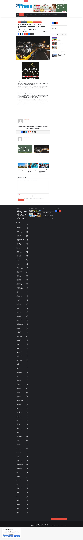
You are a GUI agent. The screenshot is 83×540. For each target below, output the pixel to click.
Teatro (18, 488)
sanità (17, 439)
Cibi (17, 376)
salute (17, 435)
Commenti (64, 34)
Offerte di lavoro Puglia (42, 525)
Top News (18, 493)
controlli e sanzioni (19, 271)
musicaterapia (19, 380)
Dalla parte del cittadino (20, 288)
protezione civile (19, 416)
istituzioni (18, 356)
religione (18, 428)
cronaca (44, 212)
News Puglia (44, 215)
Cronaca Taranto (19, 283)
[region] (11, 533)
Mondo (18, 375)
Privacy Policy (57, 525)
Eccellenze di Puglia (19, 296)
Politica (26, 14)
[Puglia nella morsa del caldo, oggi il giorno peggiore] (35, 216)
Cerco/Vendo (48, 14)
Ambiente (30, 14)
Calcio (17, 259)
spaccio (18, 460)
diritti (17, 292)
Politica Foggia (19, 399)
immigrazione (18, 340)
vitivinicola (18, 509)
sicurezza (18, 448)
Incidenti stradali (39, 126)
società (18, 457)
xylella (17, 513)
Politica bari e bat (19, 395)
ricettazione (18, 432)
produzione (18, 415)
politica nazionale (19, 403)
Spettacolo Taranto (19, 469)
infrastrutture (18, 352)
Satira (18, 481)
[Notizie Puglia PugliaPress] (24, 6)
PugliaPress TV (54, 14)
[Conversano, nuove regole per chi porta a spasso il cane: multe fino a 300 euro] (31, 214)
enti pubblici (18, 307)
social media (18, 455)
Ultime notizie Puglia (45, 218)
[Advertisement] (33, 112)
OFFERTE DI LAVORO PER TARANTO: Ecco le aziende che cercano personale (58, 52)
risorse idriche (19, 433)
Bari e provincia (19, 255)
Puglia (17, 420)
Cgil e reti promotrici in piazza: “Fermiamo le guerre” (61, 38)
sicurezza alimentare (19, 449)
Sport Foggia (18, 476)
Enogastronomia (19, 304)
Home (18, 14)
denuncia (18, 291)
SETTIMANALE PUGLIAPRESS (21, 445)
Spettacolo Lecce (19, 468)
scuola (18, 440)
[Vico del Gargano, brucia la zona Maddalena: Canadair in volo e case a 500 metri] (22, 165)
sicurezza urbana (19, 452)
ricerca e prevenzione (20, 429)
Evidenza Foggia (19, 316)
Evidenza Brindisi (19, 315)
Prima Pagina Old (19, 412)
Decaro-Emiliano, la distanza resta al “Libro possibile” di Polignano (61, 43)
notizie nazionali (19, 388)
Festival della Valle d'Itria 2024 (21, 323)
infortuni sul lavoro (19, 351)
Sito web (35, 194)
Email (19, 194)
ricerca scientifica (19, 431)
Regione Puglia (47, 216)
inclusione (18, 347)
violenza (18, 508)
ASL (17, 247)
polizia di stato (51, 215)
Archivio (47, 525)
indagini (18, 348)
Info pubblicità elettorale (63, 525)
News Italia (18, 383)
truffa (17, 496)
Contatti (50, 525)
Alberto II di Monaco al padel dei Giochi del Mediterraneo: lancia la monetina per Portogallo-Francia (43, 170)
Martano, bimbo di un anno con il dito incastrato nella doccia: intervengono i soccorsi (32, 170)
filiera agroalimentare (20, 324)
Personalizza (5, 536)
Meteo (18, 368)
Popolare (53, 34)
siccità (18, 447)
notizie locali (18, 387)
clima (17, 263)
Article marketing (19, 244)
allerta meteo (18, 228)
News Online (18, 384)
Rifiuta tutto (11, 536)
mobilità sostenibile (19, 372)
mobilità (18, 371)
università (18, 500)
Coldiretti (18, 264)
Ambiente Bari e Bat (19, 232)
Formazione (18, 327)
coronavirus (18, 272)
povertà (18, 408)
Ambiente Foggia (19, 235)
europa (18, 308)
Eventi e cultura (19, 311)
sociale (18, 456)
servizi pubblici (19, 444)
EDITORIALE (18, 299)
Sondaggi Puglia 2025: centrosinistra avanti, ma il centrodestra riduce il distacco (61, 47)
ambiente (18, 231)
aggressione (18, 224)
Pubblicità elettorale (19, 419)
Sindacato (18, 453)
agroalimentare (19, 227)
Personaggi (18, 392)
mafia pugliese (19, 363)
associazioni (18, 248)
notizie (48, 215)
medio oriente (19, 367)
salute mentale (19, 437)
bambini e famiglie (19, 252)
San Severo (37, 128)
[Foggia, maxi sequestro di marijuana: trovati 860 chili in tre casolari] (31, 211)
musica (18, 379)
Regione (18, 427)
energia (18, 303)
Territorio (18, 492)
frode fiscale (18, 332)
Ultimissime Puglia (51, 218)
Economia (35, 14)
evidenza (47, 212)
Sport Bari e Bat (19, 473)
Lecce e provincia (19, 360)
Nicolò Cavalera (30, 128)
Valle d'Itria (18, 504)
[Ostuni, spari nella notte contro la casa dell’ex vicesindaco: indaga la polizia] (39, 214)
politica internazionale (20, 400)
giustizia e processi (19, 336)
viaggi (17, 505)
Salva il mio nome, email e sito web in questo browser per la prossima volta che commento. (30, 198)
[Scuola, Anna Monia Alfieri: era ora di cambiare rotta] (39, 216)
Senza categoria (19, 441)
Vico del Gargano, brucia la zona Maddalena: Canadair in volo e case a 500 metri (22, 170)
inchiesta (18, 344)
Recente (58, 34)
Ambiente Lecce (19, 236)
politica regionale (19, 404)
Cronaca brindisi (19, 279)
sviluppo (18, 484)
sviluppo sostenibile (19, 485)
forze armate (18, 328)
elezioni (18, 300)
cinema (18, 260)
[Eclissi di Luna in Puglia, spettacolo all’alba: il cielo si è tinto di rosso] (35, 214)
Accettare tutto (16, 536)
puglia (43, 216)
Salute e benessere (19, 436)
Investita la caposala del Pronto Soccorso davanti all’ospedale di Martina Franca (61, 56)
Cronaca (21, 14)
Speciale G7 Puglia (19, 461)
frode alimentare (19, 331)
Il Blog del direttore (19, 339)
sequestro (18, 443)
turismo (18, 497)
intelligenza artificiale (20, 355)
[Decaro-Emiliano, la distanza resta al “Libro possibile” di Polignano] (54, 43)
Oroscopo (18, 391)
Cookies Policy (53, 525)
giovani (18, 335)
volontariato (18, 512)
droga (17, 295)
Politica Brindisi (19, 396)
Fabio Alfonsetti (21, 31)
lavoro (17, 359)
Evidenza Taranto (19, 319)
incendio (18, 343)
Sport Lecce (18, 477)
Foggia (50, 212)
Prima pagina (18, 411)
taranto (51, 216)
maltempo (18, 364)
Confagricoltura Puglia (20, 268)
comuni (18, 267)
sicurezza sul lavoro (19, 451)
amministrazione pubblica (20, 239)
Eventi (43, 14)
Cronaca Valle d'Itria (19, 284)
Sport (40, 14)
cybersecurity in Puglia (20, 287)
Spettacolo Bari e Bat (20, 464)
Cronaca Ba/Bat (19, 276)
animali (18, 240)
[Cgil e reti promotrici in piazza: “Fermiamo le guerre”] (54, 39)
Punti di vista (18, 424)
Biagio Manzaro (22, 126)
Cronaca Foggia (19, 280)
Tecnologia (18, 489)
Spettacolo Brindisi (19, 465)
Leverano (45, 126)
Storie (17, 480)
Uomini (18, 501)
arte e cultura (18, 243)
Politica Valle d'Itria (19, 407)
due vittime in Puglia (30, 126)
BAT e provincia (19, 256)
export (18, 320)
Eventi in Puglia (19, 312)
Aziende (18, 251)
